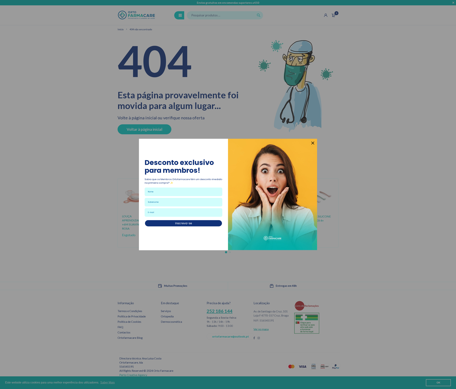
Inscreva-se (183, 223)
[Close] (313, 143)
